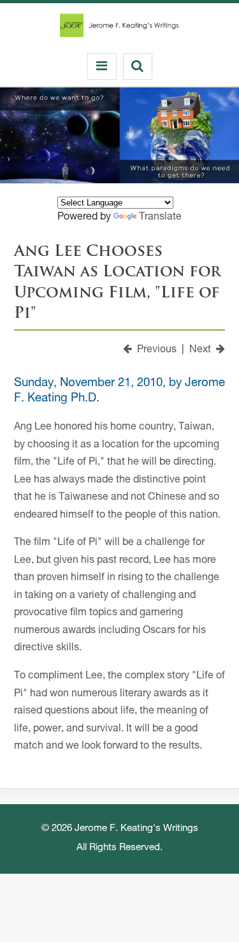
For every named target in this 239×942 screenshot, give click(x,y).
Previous (154, 350)
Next (202, 350)
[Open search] (137, 66)
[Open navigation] (102, 66)
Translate (160, 218)
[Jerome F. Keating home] (119, 28)
